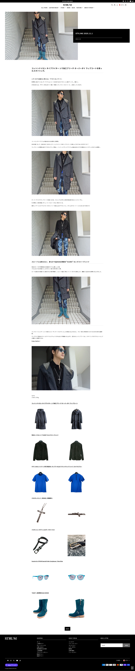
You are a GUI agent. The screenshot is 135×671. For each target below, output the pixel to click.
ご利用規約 (39, 650)
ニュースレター (72, 652)
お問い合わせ (40, 647)
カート (38, 642)
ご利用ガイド (40, 643)
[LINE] (123, 1)
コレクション (72, 645)
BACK (67, 629)
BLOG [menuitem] (73, 7)
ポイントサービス (41, 645)
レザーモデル (72, 647)
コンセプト (71, 642)
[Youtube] (130, 1)
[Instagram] (125, 1)
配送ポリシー (40, 654)
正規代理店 (71, 650)
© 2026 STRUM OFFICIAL (11, 668)
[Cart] (125, 5)
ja (117, 5)
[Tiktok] (132, 1)
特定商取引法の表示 (42, 649)
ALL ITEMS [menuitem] (44, 7)
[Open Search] (112, 5)
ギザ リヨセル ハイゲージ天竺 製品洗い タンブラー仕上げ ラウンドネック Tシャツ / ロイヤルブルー (57, 466)
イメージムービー (73, 643)
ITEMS (62, 7)
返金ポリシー (40, 656)
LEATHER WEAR (53, 7)
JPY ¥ (122, 5)
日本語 (118, 660)
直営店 (70, 649)
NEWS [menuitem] (68, 7)
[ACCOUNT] (114, 5)
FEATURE (79, 7)
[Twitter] (128, 1)
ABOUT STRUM (88, 7)
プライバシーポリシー (42, 652)
